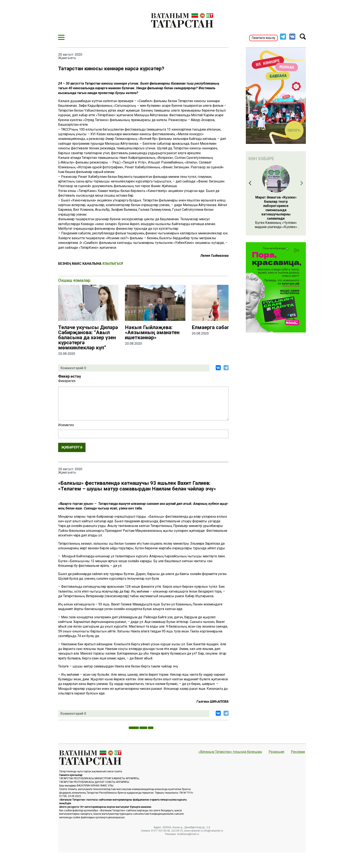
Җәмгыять (67, 58)
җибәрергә (71, 447)
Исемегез (66, 425)
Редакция (276, 752)
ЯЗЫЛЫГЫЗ (112, 264)
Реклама (298, 752)
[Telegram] (226, 367)
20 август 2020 (70, 54)
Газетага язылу (263, 38)
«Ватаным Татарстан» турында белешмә (230, 752)
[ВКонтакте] (218, 367)
